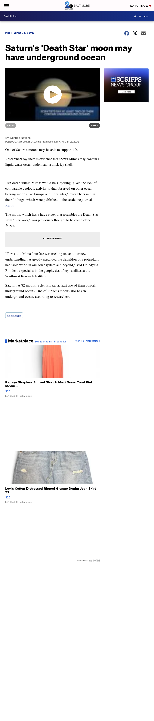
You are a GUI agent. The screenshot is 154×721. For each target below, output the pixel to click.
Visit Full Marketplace (87, 341)
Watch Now (139, 5)
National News (19, 33)
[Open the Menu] (6, 5)
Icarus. (10, 205)
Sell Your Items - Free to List (51, 341)
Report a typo (14, 315)
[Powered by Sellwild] (94, 560)
